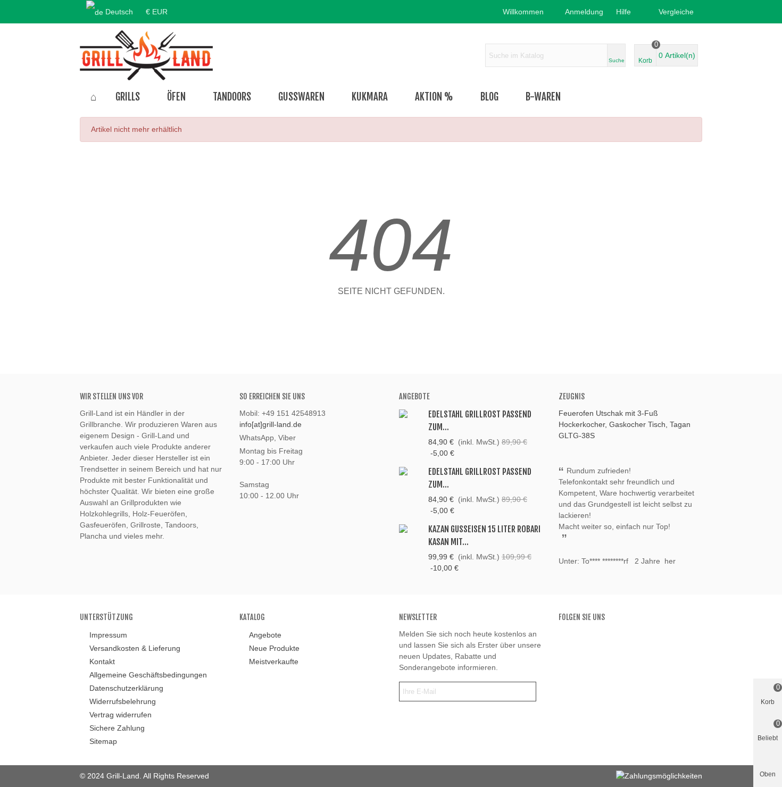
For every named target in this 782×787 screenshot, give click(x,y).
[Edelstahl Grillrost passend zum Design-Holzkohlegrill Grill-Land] (411, 413)
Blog (489, 96)
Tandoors (232, 96)
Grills (127, 96)
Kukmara (370, 96)
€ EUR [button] (157, 11)
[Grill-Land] (146, 55)
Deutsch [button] (119, 11)
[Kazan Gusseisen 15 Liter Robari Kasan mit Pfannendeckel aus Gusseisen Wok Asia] (411, 528)
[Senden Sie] (526, 691)
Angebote (414, 396)
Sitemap (103, 741)
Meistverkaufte (273, 661)
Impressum (108, 635)
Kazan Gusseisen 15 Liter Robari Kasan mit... (484, 535)
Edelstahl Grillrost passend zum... (479, 420)
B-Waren (543, 96)
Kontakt (102, 661)
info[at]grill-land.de (270, 424)
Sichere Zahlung (117, 728)
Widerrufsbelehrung (122, 701)
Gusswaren (301, 96)
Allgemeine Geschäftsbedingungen (148, 675)
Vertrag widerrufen (120, 714)
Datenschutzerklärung (126, 688)
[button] (627, 11)
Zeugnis (572, 396)
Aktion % (434, 96)
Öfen (176, 96)
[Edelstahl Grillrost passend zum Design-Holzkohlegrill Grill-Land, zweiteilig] (411, 470)
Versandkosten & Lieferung (134, 648)
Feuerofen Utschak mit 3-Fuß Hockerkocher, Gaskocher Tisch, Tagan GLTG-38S (625, 424)
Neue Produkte (274, 648)
